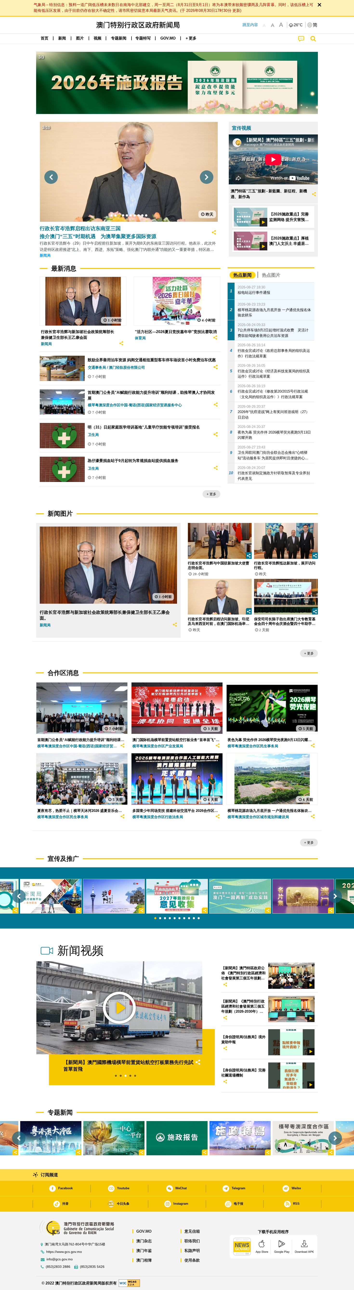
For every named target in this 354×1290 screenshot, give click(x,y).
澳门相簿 (144, 1260)
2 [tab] (160, 918)
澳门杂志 (144, 1241)
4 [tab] (169, 918)
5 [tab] (174, 918)
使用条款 (192, 1260)
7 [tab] (184, 918)
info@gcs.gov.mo (59, 1259)
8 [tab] (189, 918)
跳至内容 (250, 25)
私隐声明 (192, 1251)
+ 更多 (211, 494)
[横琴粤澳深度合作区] (303, 1138)
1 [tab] (155, 918)
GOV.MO (143, 1231)
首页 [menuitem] (44, 38)
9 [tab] (193, 918)
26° (298, 25)
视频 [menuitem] (97, 38)
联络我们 (192, 1241)
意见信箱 (192, 1231)
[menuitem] (62, 38)
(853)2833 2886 (58, 1267)
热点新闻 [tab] (242, 275)
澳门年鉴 (144, 1251)
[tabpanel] (177, 896)
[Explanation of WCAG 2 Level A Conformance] (129, 1283)
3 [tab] (165, 918)
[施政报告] (177, 1138)
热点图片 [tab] (271, 275)
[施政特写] (240, 1138)
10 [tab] (198, 918)
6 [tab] (179, 918)
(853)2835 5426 (92, 1267)
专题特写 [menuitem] (143, 38)
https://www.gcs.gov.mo (64, 1252)
